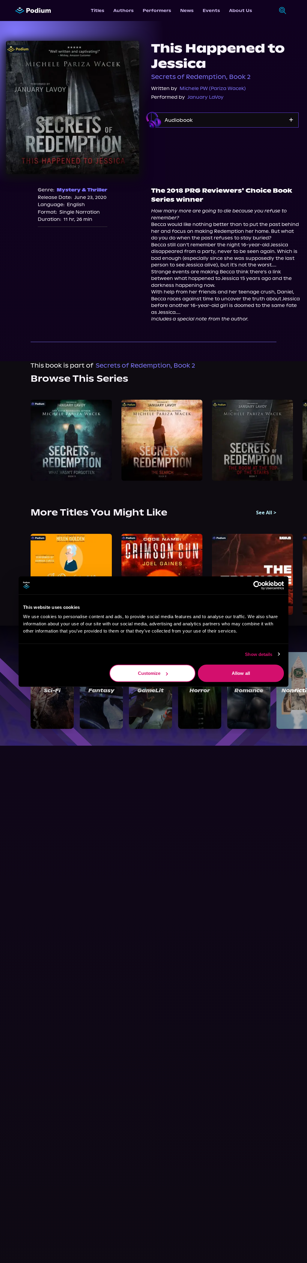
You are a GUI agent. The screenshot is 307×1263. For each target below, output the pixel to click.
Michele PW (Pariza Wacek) (213, 88)
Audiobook (179, 120)
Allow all (241, 673)
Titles (97, 10)
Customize (149, 673)
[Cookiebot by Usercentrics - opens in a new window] (257, 585)
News (187, 10)
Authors (123, 10)
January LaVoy (205, 97)
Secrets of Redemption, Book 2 (201, 77)
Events (211, 10)
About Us (240, 10)
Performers (157, 10)
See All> (266, 512)
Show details (258, 654)
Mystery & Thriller (82, 190)
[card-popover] (71, 440)
